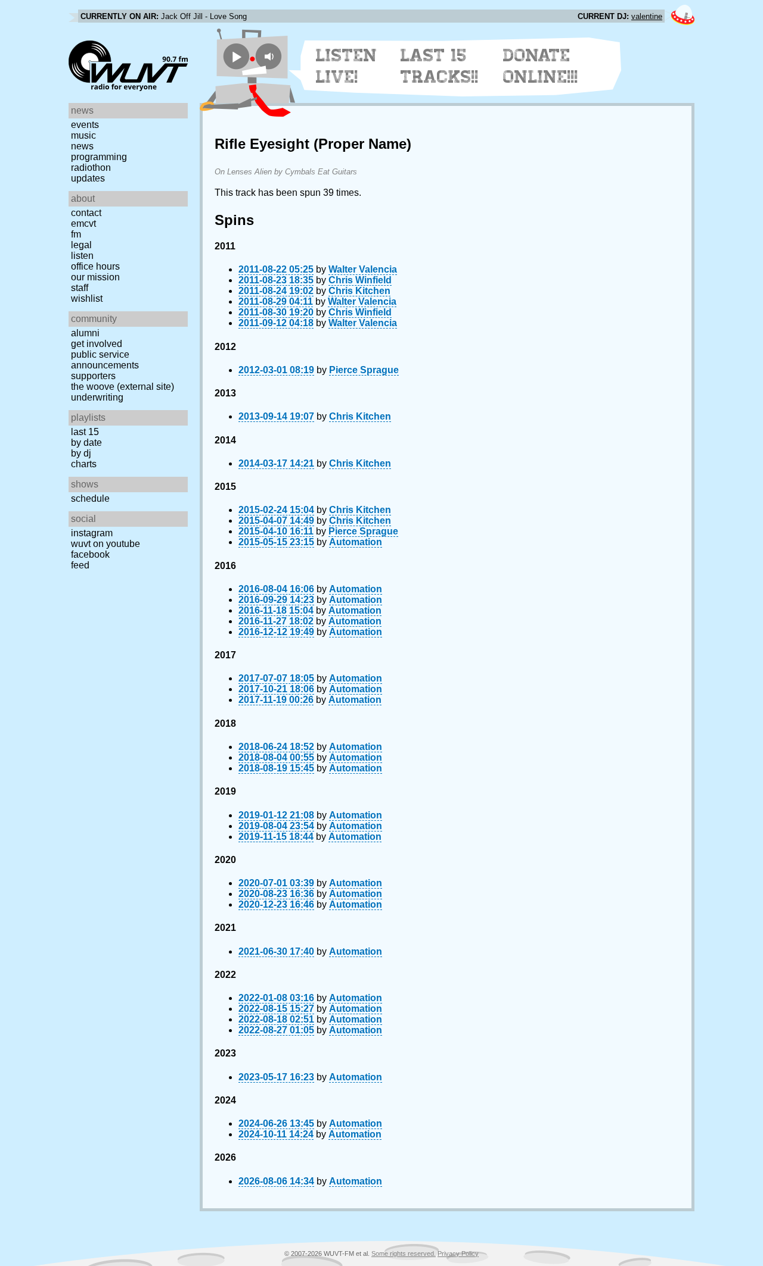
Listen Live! (346, 66)
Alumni (85, 333)
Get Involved (96, 344)
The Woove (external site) (122, 387)
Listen (82, 256)
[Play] (236, 56)
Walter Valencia (362, 269)
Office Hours (95, 266)
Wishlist (87, 298)
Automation (355, 542)
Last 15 (85, 432)
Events (85, 125)
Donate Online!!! (540, 66)
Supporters (93, 376)
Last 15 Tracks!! (440, 66)
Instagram (92, 533)
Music (83, 135)
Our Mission (95, 277)
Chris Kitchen (359, 291)
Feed (80, 565)
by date (86, 442)
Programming (99, 157)
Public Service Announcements (105, 359)
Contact (86, 213)
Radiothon (91, 167)
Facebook (90, 554)
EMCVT (83, 223)
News (82, 146)
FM (76, 234)
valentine (646, 16)
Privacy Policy (458, 1253)
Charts (84, 464)
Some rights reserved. (403, 1253)
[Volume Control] (270, 56)
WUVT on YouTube (105, 544)
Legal (81, 245)
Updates (88, 178)
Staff (79, 288)
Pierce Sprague (364, 370)
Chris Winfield (360, 280)
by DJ (81, 453)
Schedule (90, 498)
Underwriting (97, 397)
